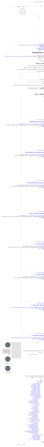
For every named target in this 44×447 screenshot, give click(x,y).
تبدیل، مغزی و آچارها (34, 422)
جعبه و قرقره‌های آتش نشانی (32, 425)
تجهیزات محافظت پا (36, 388)
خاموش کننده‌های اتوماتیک (33, 401)
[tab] (40, 59)
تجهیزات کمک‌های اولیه (36, 395)
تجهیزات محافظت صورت (35, 384)
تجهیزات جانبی (35, 433)
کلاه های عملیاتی (25, 246)
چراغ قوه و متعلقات (34, 412)
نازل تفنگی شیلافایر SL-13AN (37, 305)
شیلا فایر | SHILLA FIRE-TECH (38, 308)
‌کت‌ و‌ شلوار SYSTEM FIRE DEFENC (35, 182)
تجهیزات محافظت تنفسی (35, 390)
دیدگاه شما (42, 79)
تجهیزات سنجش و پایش (35, 392)
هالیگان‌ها (36, 410)
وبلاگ (23, 6)
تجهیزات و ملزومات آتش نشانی (17, 56)
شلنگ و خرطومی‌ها (34, 428)
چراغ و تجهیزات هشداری (33, 426)
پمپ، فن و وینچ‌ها (34, 421)
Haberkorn (6, 56)
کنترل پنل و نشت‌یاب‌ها (33, 402)
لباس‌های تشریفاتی (34, 417)
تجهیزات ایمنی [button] (22, 8)
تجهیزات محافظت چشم (35, 385)
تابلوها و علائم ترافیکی (36, 435)
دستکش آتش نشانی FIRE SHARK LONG (34, 152)
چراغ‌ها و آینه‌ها (37, 439)
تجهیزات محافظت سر (36, 383)
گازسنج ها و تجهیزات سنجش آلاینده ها (31, 431)
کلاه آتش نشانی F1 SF (39, 244)
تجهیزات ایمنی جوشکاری (35, 393)
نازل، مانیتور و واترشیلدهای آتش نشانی (18, 307)
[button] (13, 6)
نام (43, 81)
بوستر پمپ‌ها (35, 399)
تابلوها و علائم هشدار (36, 437)
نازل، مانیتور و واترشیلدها (33, 432)
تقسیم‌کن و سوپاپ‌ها (34, 424)
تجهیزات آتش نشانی (26, 56)
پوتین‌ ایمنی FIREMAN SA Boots (37, 121)
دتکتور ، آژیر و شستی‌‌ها (33, 400)
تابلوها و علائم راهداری (36, 436)
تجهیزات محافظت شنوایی (35, 386)
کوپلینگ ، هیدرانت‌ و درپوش (33, 430)
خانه (26, 6)
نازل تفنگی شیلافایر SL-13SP (37, 335)
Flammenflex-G (41, 49)
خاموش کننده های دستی (33, 427)
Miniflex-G (42, 46)
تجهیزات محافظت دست (35, 387)
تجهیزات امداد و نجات (36, 403)
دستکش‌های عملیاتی (34, 414)
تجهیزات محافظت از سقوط (35, 394)
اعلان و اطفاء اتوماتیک (36, 397)
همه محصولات (19, 6)
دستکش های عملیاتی (24, 154)
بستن (43, 442)
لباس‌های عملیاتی (34, 419)
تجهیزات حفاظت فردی (32, 123)
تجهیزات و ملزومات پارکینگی (34, 438)
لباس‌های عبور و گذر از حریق (32, 418)
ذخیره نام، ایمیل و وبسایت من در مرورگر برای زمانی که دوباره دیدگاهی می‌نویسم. (28, 85)
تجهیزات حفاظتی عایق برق (35, 391)
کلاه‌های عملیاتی (35, 416)
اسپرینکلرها (35, 398)
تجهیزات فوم (35, 423)
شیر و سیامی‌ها (35, 429)
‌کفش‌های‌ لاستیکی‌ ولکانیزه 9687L (36, 213)
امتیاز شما (42, 71)
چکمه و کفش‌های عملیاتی (23, 123)
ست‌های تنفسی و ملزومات (33, 415)
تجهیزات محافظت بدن (36, 389)
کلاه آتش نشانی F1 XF (39, 274)
